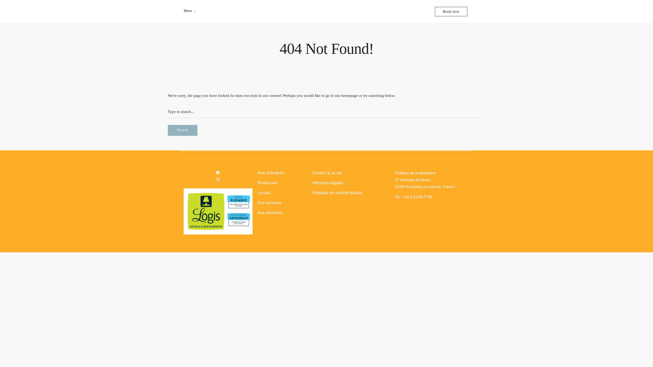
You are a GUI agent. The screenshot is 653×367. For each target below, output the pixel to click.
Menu (188, 11)
